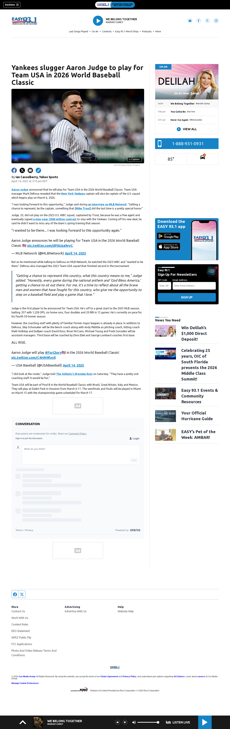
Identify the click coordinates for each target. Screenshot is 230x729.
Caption (134, 159)
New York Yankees (73, 193)
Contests (107, 31)
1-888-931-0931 (188, 143)
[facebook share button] (14, 170)
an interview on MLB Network (107, 204)
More (158, 31)
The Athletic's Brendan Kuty (74, 373)
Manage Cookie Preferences (25, 683)
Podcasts (147, 31)
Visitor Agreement (109, 676)
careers (201, 676)
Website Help (126, 611)
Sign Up (186, 297)
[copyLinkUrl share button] (38, 170)
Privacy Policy (129, 676)
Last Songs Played (78, 31)
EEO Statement (20, 630)
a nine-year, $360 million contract (54, 219)
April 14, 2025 (75, 253)
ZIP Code (162, 280)
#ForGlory (53, 352)
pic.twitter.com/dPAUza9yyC (50, 245)
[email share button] (30, 170)
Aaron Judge (19, 189)
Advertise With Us (76, 611)
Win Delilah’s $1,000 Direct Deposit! (194, 333)
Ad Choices (179, 676)
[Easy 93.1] (115, 4)
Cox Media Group (27, 676)
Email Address (180, 280)
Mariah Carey (114, 22)
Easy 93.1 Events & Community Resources (199, 396)
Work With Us (19, 617)
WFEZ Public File (21, 637)
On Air (95, 31)
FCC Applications (21, 644)
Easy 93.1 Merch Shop (126, 31)
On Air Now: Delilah (187, 93)
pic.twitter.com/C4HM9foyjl (33, 357)
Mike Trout (83, 208)
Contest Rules (19, 624)
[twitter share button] (22, 170)
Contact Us (18, 611)
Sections (10, 4)
